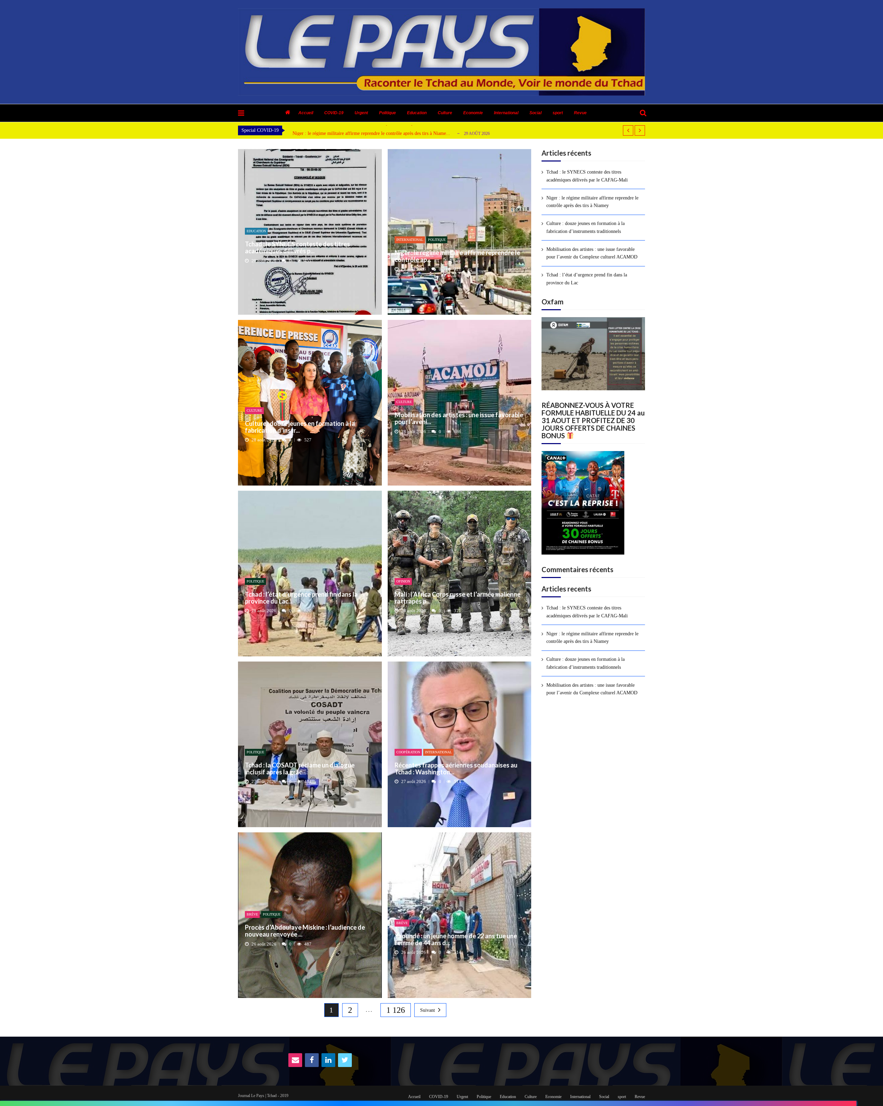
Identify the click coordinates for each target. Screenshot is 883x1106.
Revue (580, 112)
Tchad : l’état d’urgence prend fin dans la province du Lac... (301, 598)
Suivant (427, 1010)
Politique (387, 112)
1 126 (395, 1010)
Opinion (403, 581)
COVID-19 (334, 112)
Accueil (305, 112)
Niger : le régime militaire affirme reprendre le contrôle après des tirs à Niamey (592, 201)
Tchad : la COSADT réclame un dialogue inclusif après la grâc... (300, 769)
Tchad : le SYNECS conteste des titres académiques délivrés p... (297, 248)
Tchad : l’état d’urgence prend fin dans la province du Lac (586, 278)
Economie (473, 112)
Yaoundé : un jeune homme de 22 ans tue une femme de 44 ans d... (456, 940)
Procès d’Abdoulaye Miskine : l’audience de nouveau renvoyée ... (305, 931)
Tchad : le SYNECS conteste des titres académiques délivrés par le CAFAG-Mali (587, 175)
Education (417, 112)
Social (535, 112)
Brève (252, 914)
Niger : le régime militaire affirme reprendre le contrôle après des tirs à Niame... (371, 133)
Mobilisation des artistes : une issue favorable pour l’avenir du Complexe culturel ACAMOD (591, 253)
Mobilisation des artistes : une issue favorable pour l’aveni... (459, 418)
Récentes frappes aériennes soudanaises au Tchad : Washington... (456, 769)
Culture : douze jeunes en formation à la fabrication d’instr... (300, 427)
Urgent (361, 112)
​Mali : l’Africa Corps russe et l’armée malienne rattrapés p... (457, 598)
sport (558, 112)
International (506, 112)
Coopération (408, 752)
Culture (445, 112)
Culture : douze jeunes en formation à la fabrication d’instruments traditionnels (585, 227)
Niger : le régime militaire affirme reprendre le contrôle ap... (457, 256)
